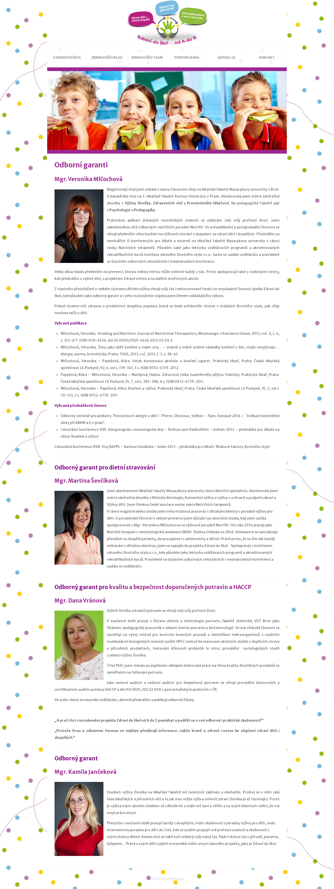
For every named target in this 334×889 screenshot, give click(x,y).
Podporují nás (186, 57)
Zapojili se (227, 57)
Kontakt (267, 57)
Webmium (175, 878)
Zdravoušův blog (106, 57)
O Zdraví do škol (67, 57)
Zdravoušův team (147, 57)
